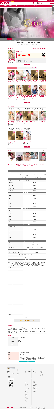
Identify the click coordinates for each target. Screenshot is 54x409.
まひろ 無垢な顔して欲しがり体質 (19, 81)
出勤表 (17, 370)
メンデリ (26, 404)
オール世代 (26, 401)
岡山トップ (2, 5)
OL (25, 391)
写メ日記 (25, 5)
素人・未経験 (26, 384)
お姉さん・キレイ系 (27, 390)
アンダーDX (9, 0)
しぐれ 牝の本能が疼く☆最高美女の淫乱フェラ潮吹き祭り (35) (19, 165)
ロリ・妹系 (26, 389)
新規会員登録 (34, 385)
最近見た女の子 (44, 0)
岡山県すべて (41, 371)
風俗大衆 (12, 0)
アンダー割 (15, 5)
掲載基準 (34, 388)
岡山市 (41, 372)
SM (25, 385)
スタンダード (26, 381)
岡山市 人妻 (26, 372)
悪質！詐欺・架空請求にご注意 (36, 387)
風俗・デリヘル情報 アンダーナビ (43, 408)
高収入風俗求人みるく (35, 391)
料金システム (18, 373)
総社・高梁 (41, 374)
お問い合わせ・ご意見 (35, 389)
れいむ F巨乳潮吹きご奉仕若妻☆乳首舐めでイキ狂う (27, 96)
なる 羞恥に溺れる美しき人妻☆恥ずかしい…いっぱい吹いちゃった (42, 96)
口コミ (28, 5)
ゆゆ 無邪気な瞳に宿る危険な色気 (11, 96)
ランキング (31, 5)
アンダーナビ (2, 0)
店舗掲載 (48, 0)
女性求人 (6, 0)
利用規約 (34, 390)
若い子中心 (26, 397)
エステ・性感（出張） (35, 372)
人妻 (25, 382)
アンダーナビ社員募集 (35, 384)
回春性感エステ (26, 400)
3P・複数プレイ (27, 402)
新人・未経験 (35, 5)
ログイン (52, 3)
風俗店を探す (5, 5)
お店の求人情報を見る (27, 361)
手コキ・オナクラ (27, 392)
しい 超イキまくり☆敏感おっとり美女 (34, 81)
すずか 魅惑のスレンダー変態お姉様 (34, 96)
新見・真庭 (41, 375)
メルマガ (10, 40)
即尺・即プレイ (26, 398)
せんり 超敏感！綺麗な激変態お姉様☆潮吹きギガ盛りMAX (42, 81)
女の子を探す (10, 5)
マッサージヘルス (27, 387)
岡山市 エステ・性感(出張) (28, 371)
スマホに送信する (11, 380)
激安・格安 (26, 394)
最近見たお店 (39, 0)
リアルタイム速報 (20, 5)
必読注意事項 (14, 40)
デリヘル (34, 371)
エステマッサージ (27, 388)
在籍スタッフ (18, 369)
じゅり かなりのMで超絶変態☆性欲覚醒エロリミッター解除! (11, 81)
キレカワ (26, 403)
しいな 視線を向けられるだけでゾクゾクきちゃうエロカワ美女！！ (11, 60)
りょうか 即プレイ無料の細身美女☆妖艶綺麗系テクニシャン (27, 81)
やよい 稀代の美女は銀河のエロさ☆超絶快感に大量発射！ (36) (26, 165)
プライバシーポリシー (35, 381)
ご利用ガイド (34, 382)
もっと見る (27, 64)
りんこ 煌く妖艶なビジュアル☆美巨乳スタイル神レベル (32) (34, 165)
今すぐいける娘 (18, 371)
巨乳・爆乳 (26, 395)
